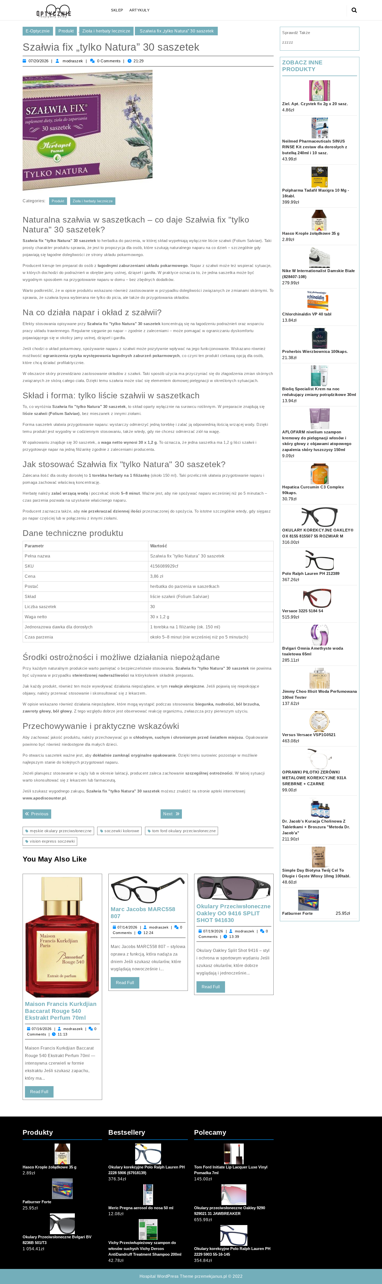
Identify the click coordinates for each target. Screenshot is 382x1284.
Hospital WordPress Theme (167, 1276)
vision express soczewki (52, 841)
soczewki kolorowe (121, 831)
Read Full (42, 1093)
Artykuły (139, 10)
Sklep (117, 10)
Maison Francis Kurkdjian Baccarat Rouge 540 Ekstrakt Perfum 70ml (60, 1011)
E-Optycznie (38, 31)
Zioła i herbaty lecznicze (106, 31)
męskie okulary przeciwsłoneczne (61, 831)
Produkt (66, 31)
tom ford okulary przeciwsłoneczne (184, 831)
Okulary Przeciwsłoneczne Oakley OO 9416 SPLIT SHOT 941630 (233, 913)
